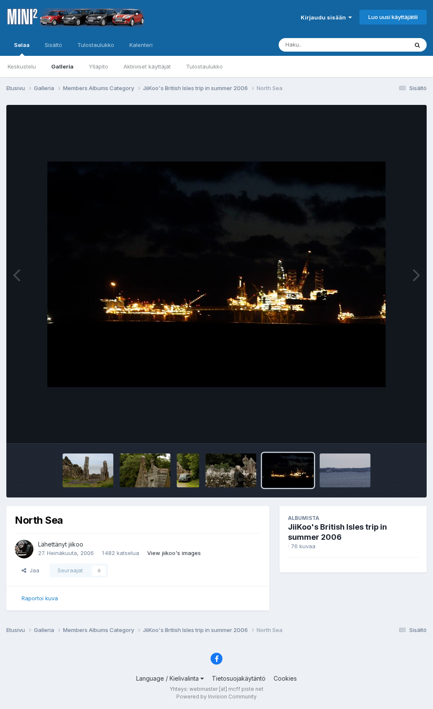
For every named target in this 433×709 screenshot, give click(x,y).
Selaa (22, 44)
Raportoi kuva (40, 598)
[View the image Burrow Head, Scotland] (88, 470)
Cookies (285, 678)
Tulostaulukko (204, 66)
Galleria (62, 66)
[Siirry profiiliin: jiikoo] (24, 549)
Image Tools (391, 428)
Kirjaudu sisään (324, 17)
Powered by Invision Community (216, 696)
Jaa (32, 570)
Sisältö (53, 44)
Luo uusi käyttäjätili (393, 17)
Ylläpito (98, 66)
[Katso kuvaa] (216, 274)
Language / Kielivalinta (168, 678)
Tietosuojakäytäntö (239, 678)
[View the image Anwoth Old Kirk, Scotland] (145, 470)
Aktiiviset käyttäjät (147, 66)
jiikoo (76, 544)
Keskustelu (22, 66)
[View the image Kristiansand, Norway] (345, 470)
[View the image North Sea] (288, 470)
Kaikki (389, 44)
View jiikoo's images (174, 553)
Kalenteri (141, 44)
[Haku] (417, 45)
